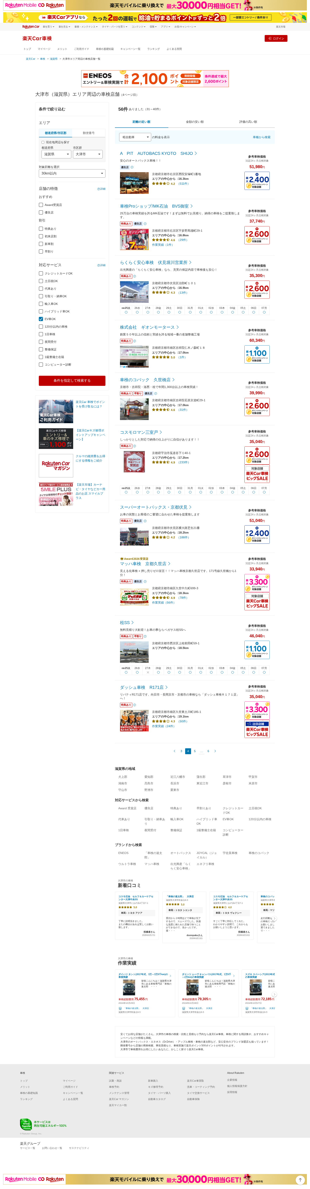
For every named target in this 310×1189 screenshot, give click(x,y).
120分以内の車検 (56, 326)
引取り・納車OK (56, 296)
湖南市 (122, 783)
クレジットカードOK (59, 273)
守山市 (122, 790)
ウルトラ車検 (127, 864)
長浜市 (174, 783)
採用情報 (232, 1092)
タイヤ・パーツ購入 (159, 1093)
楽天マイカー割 (118, 1105)
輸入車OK (51, 303)
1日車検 (50, 334)
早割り (49, 251)
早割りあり (204, 808)
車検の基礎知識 (105, 49)
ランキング (153, 49)
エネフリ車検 (205, 864)
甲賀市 (253, 776)
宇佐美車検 (230, 853)
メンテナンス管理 (119, 1093)
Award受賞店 (53, 205)
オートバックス (180, 853)
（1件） (182, 357)
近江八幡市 (177, 776)
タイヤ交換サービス (198, 1093)
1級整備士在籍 (54, 357)
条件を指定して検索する (72, 380)
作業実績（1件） (163, 244)
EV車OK (50, 319)
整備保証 (51, 349)
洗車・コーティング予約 (201, 1086)
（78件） (183, 597)
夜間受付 (51, 341)
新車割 (49, 244)
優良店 (49, 212)
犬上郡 (122, 776)
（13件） (183, 292)
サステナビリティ (79, 1148)
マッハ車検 (151, 864)
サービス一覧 (27, 1148)
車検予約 (114, 1086)
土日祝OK (51, 281)
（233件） (184, 462)
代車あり (51, 288)
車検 (42, 58)
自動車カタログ (157, 1099)
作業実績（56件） (164, 602)
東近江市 (202, 783)
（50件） (183, 721)
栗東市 (174, 790)
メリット (62, 49)
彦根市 (227, 783)
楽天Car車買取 (195, 1080)
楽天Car (30, 58)
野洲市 (148, 790)
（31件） (183, 409)
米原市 (253, 783)
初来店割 (51, 236)
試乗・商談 (115, 1080)
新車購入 (153, 1080)
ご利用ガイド (81, 49)
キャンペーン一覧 (130, 49)
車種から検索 (262, 137)
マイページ (44, 49)
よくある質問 (174, 49)
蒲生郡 (201, 776)
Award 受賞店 (127, 808)
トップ (27, 49)
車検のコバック (259, 853)
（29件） (183, 240)
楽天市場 (280, 26)
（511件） (183, 183)
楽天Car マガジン (119, 1099)
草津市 (227, 776)
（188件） (184, 537)
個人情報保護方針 (237, 1086)
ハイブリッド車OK (57, 311)
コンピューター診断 (58, 364)
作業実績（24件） (164, 726)
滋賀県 (54, 58)
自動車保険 (193, 1099)
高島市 (148, 783)
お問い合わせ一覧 (52, 1148)
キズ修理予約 (155, 1086)
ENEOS (123, 853)
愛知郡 (148, 776)
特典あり (51, 228)
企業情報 (232, 1079)
